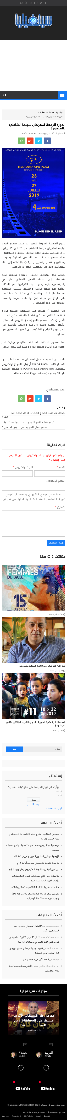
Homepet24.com (39, 1112)
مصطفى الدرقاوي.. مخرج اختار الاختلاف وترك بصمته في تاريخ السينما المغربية (34, 836)
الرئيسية (59, 112)
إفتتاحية (47, 1116)
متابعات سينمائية (47, 112)
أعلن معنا (5, 1116)
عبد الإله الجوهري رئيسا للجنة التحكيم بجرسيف (42, 666)
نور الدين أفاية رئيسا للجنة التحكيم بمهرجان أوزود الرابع (34, 869)
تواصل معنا (16, 1116)
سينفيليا (59, 133)
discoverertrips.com (56, 1112)
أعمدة (38, 1116)
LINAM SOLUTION (26, 1105)
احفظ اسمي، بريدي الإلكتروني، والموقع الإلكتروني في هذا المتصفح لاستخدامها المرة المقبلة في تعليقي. (33, 497)
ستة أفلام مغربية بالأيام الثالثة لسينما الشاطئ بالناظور (35, 887)
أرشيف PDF (28, 1116)
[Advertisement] (33, 65)
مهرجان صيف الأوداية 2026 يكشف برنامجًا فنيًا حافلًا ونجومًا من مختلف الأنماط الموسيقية (35, 896)
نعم (57, 791)
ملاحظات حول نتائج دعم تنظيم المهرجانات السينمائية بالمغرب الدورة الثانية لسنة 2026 (35, 878)
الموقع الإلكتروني (55, 481)
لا (58, 795)
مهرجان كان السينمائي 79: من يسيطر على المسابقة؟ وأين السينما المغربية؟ (33, 1021)
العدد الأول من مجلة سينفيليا (36, 959)
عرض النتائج (33, 804)
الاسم (61, 467)
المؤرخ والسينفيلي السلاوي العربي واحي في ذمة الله (36, 856)
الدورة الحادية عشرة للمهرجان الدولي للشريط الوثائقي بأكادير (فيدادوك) (35, 724)
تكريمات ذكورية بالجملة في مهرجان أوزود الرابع (37, 863)
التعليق (60, 507)
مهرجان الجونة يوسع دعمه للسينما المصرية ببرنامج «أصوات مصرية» (32, 848)
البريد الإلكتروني (23, 467)
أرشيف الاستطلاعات (54, 808)
